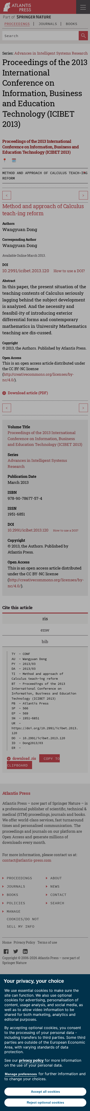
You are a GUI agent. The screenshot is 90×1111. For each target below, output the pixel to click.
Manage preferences (21, 1074)
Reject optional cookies (45, 1102)
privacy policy (31, 1060)
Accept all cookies (45, 1091)
